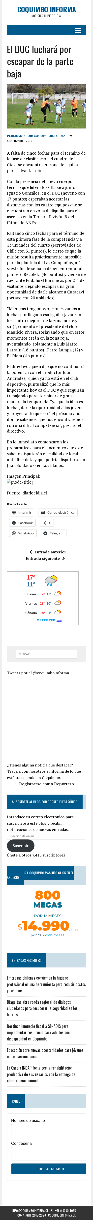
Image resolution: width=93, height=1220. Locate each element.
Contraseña (21, 1143)
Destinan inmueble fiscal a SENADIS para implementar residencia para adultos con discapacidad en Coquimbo (38, 1032)
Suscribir (21, 845)
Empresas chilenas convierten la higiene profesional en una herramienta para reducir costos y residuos (46, 984)
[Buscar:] (46, 653)
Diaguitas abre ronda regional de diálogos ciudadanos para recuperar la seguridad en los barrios (42, 1008)
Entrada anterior (50, 552)
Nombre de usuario (28, 1120)
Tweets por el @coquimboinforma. (38, 672)
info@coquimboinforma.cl (30, 1210)
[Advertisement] (48, 718)
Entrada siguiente (43, 558)
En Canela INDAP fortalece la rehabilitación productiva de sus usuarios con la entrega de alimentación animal (41, 1074)
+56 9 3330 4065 (65, 1210)
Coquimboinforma (49, 136)
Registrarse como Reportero (46, 783)
